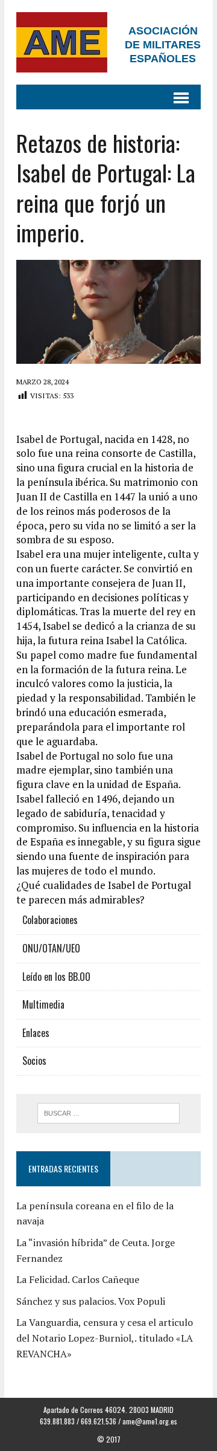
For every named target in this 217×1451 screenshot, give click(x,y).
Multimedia (43, 1004)
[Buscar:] (108, 1112)
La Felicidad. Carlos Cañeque (77, 1279)
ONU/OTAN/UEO (51, 948)
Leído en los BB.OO (56, 976)
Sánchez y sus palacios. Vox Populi (90, 1301)
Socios (34, 1060)
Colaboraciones (50, 920)
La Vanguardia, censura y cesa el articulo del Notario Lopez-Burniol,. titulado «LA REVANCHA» (104, 1338)
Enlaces (35, 1033)
